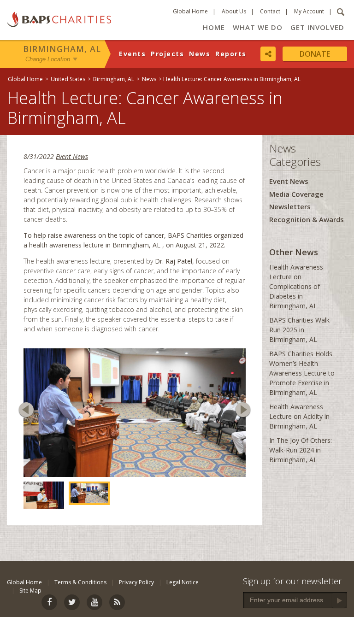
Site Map (30, 596)
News (199, 53)
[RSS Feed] (117, 608)
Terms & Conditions (80, 588)
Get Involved (317, 27)
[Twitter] (72, 608)
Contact (270, 11)
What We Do (258, 27)
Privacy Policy (136, 588)
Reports (231, 53)
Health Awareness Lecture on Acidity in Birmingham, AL (299, 416)
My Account (309, 11)
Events (132, 53)
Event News (72, 156)
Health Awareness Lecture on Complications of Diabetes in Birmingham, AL (296, 286)
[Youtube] (94, 608)
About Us (234, 11)
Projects (167, 53)
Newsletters (290, 206)
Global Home (190, 11)
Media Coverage (296, 194)
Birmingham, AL (62, 48)
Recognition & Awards (306, 219)
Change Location (47, 59)
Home (214, 27)
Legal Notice (182, 588)
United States (68, 79)
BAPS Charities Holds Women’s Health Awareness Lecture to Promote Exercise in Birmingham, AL (302, 373)
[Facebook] (49, 608)
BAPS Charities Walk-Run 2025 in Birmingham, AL (300, 330)
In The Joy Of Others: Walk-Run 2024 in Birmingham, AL (300, 450)
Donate (315, 54)
